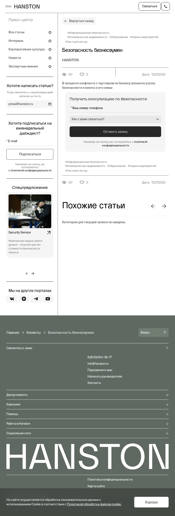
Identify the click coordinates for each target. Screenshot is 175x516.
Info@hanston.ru (98, 363)
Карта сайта (96, 486)
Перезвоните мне (100, 370)
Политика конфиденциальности (110, 479)
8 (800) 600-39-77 (100, 357)
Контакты (94, 383)
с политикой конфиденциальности (30, 170)
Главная (12, 332)
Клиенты (33, 332)
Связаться (149, 6)
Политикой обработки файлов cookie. (94, 504)
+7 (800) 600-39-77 (165, 6)
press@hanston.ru (21, 104)
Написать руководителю (105, 376)
